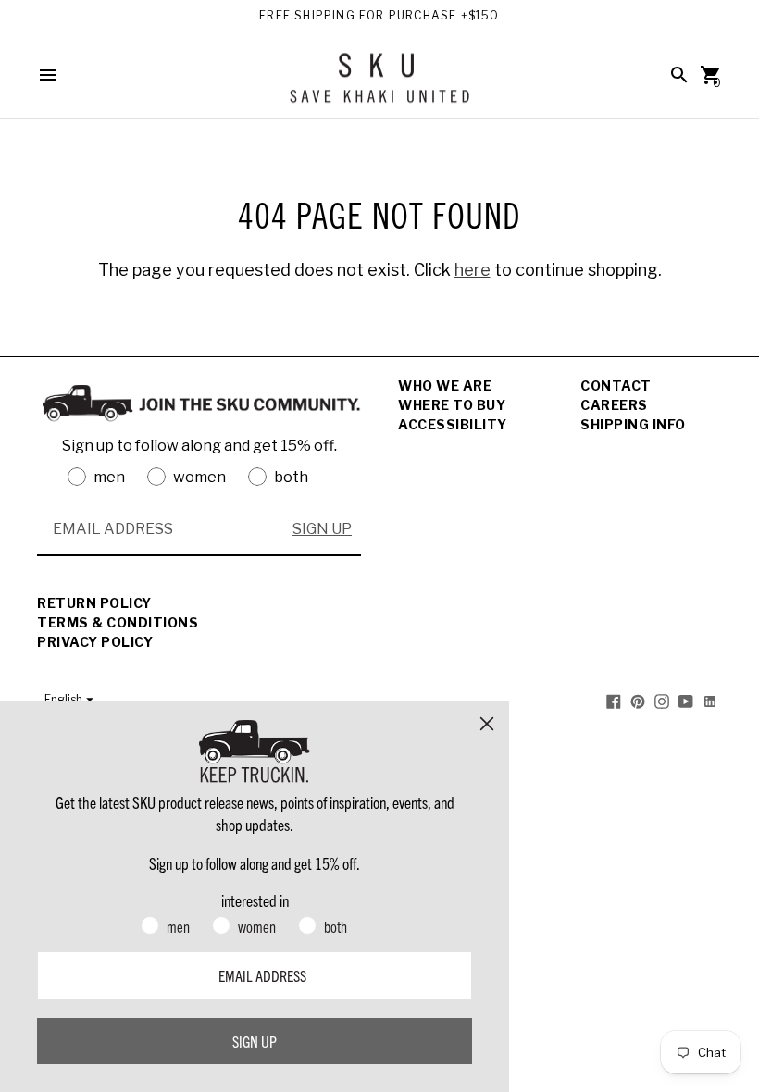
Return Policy (94, 603)
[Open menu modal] (48, 75)
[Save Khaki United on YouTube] (685, 700)
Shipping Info (633, 424)
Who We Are (444, 385)
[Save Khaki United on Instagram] (661, 700)
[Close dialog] (487, 723)
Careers (614, 405)
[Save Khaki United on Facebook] (613, 700)
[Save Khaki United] (379, 85)
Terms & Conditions (117, 622)
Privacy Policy (95, 642)
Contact (616, 385)
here (472, 269)
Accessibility (452, 424)
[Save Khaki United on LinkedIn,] (710, 700)
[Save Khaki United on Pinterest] (637, 700)
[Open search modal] (679, 75)
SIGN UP (322, 529)
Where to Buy (451, 405)
